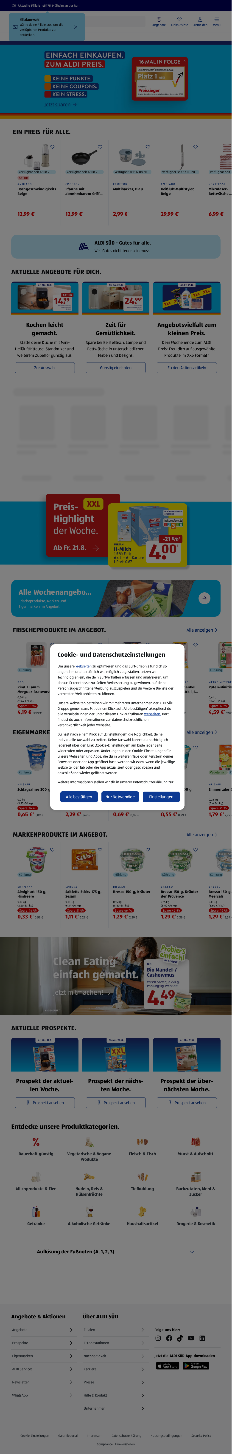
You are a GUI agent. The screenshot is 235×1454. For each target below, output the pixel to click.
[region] (117, 727)
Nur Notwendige (120, 797)
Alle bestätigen (79, 797)
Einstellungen (161, 797)
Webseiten (84, 666)
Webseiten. (152, 714)
